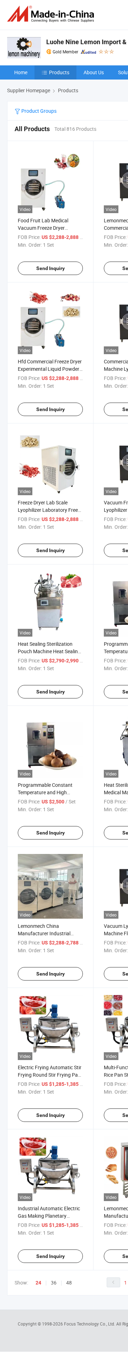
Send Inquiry (50, 268)
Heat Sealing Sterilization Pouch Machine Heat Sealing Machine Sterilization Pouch (49, 651)
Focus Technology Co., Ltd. (90, 1324)
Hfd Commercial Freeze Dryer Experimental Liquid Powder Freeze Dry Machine (50, 369)
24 (38, 1283)
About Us (94, 72)
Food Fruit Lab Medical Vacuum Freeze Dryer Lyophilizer (43, 228)
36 (54, 1282)
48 (69, 1282)
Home (20, 72)
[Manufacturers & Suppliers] (52, 14)
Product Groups (38, 110)
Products (59, 72)
